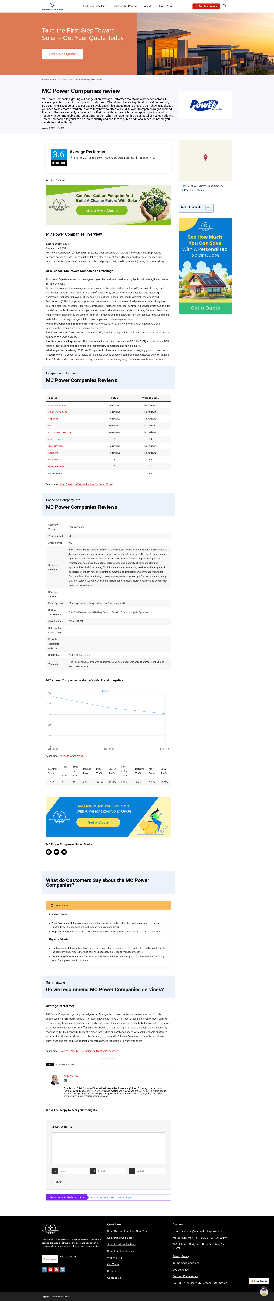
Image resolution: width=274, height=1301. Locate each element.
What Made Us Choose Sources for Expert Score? (86, 484)
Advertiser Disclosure (55, 180)
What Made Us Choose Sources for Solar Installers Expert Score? (127, 1197)
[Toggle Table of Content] (206, 208)
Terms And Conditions (186, 1263)
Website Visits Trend (71, 756)
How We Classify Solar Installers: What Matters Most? (89, 1051)
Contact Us (114, 1277)
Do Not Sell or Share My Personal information (200, 1283)
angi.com (53, 452)
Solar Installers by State (121, 1244)
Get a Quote (98, 822)
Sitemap (112, 1271)
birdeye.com (54, 459)
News (170, 6)
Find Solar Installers (94, 6)
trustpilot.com (55, 446)
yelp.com (53, 418)
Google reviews (56, 466)
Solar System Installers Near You (127, 1231)
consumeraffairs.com (60, 432)
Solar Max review (68, 1256)
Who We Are (114, 1257)
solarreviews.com (57, 411)
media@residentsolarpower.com (203, 1231)
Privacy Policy (181, 1256)
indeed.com (54, 439)
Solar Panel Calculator (120, 1237)
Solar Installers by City (120, 1251)
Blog (160, 6)
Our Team (113, 1264)
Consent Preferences (185, 1276)
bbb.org (52, 425)
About (147, 6)
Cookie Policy (181, 1269)
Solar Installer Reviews (124, 6)
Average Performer (65, 1064)
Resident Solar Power (51, 79)
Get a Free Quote (102, 210)
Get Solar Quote (208, 6)
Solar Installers (68, 79)
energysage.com (57, 405)
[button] (206, 157)
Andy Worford (71, 1076)
